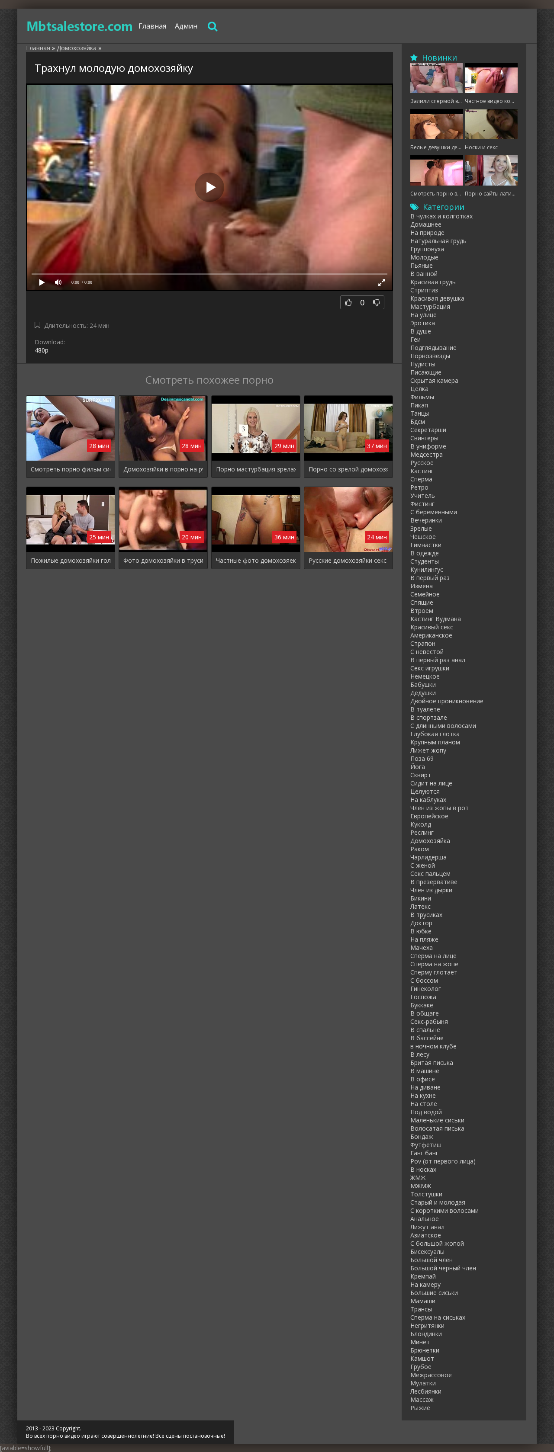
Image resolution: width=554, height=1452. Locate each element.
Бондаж (421, 1136)
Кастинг (422, 471)
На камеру (425, 1284)
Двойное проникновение (446, 701)
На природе (427, 232)
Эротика (422, 323)
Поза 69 (422, 758)
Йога (417, 767)
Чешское (423, 536)
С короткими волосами (444, 1210)
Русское (422, 462)
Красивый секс (431, 627)
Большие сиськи (434, 1293)
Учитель (422, 495)
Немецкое (425, 676)
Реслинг (422, 832)
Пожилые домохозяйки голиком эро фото (70, 560)
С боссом (424, 980)
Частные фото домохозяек (256, 560)
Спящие (421, 602)
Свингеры (424, 438)
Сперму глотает (433, 972)
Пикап (419, 405)
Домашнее (425, 224)
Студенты (424, 561)
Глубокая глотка (435, 734)
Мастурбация (430, 306)
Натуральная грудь (438, 241)
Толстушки (426, 1194)
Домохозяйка (430, 841)
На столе (423, 1103)
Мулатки (423, 1383)
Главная (152, 26)
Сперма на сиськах (437, 1317)
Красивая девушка (437, 298)
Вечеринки (426, 520)
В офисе (422, 1079)
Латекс (420, 906)
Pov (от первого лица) (443, 1161)
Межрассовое (431, 1375)
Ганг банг (424, 1153)
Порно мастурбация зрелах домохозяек (256, 469)
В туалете (425, 709)
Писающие (425, 372)
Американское (431, 635)
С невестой (427, 651)
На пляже (424, 939)
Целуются (425, 791)
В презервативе (433, 882)
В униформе (428, 446)
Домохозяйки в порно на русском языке (163, 469)
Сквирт (420, 775)
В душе (420, 331)
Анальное (424, 1219)
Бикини (420, 898)
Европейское (429, 816)
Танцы (419, 413)
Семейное (425, 594)
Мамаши (422, 1301)
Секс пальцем (430, 873)
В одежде (424, 553)
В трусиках (426, 914)
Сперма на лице (433, 956)
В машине (424, 1071)
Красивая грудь (433, 282)
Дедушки (423, 693)
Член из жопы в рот (439, 808)
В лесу (419, 1054)
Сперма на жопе (434, 964)
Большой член (431, 1260)
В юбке (421, 931)
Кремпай (423, 1276)
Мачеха (421, 947)
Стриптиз (424, 290)
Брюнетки (424, 1350)
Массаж (422, 1399)
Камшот (422, 1358)
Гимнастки (425, 545)
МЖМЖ (420, 1186)
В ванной (424, 273)
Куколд (420, 824)
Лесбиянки (425, 1391)
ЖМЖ (417, 1177)
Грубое (421, 1366)
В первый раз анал (437, 660)
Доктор (421, 923)
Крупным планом (435, 742)
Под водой (426, 1112)
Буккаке (421, 1005)
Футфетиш (425, 1145)
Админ (186, 26)
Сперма (421, 479)
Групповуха (427, 249)
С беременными (433, 512)
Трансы (421, 1309)
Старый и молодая (437, 1202)
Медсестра (426, 454)
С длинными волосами (443, 725)
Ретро (419, 487)
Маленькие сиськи (437, 1120)
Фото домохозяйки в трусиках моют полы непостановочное (163, 560)
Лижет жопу (428, 750)
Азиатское (425, 1235)
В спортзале (428, 717)
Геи (415, 339)
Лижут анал (427, 1227)
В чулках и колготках (441, 216)
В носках (423, 1169)
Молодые (424, 257)
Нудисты (422, 364)
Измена (421, 586)
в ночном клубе (433, 1046)
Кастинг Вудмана (435, 619)
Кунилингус (426, 569)
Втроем (421, 610)
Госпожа (423, 997)
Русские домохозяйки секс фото (348, 560)
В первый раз (430, 578)
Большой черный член (443, 1268)
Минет (420, 1342)
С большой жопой (437, 1243)
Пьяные (421, 265)
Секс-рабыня (429, 1021)
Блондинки (426, 1334)
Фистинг (422, 504)
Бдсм (417, 421)
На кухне (423, 1095)
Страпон (422, 643)
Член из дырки (431, 890)
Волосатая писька (437, 1128)
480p (41, 350)
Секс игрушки (429, 668)
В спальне (425, 1030)
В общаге (424, 1013)
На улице (423, 315)
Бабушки (423, 684)
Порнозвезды (430, 356)
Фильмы (422, 397)
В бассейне (427, 1038)
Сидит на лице (431, 783)
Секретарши (428, 430)
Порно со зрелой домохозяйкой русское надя (348, 469)
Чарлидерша (428, 857)
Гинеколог (425, 988)
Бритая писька (431, 1062)
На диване (425, 1087)
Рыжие (420, 1408)
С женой (422, 865)
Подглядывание (433, 347)
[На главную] (80, 26)
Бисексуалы (427, 1251)
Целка (419, 389)
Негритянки (427, 1325)
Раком (419, 849)
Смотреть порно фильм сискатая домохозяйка (70, 469)
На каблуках (428, 799)
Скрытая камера (434, 380)
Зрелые (421, 528)
